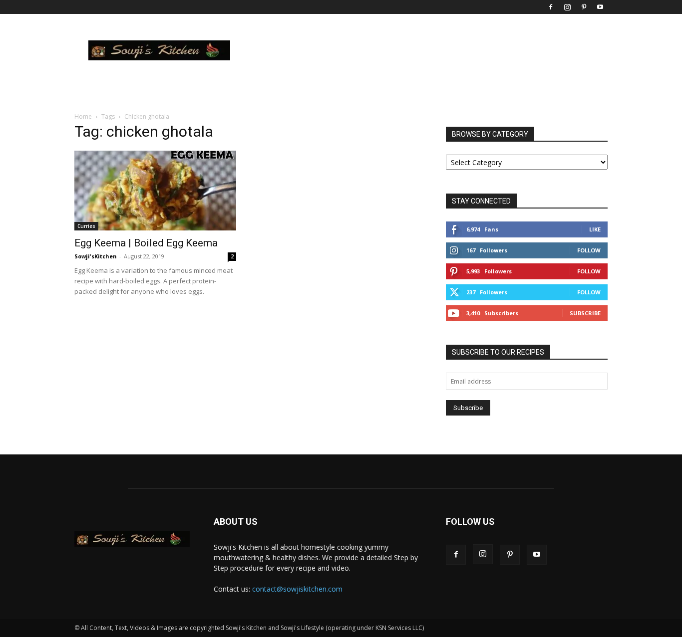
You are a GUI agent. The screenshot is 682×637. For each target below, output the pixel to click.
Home (83, 116)
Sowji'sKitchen (95, 256)
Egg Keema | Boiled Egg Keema (146, 243)
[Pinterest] (583, 7)
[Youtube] (600, 7)
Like (595, 229)
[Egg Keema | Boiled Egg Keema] (155, 190)
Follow (589, 250)
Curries (86, 225)
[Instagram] (567, 7)
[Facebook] (550, 7)
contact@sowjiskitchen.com (297, 589)
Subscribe (585, 313)
